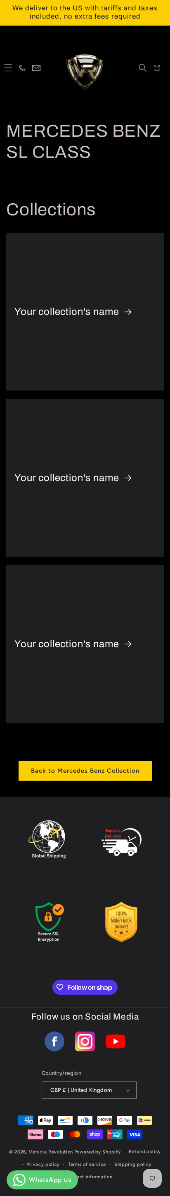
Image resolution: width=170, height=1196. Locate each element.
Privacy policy (43, 1164)
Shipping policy (133, 1164)
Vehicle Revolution (51, 1152)
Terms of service (87, 1164)
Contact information (89, 1176)
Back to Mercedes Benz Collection (85, 770)
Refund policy (145, 1151)
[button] (8, 68)
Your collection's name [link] (67, 311)
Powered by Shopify (97, 1152)
